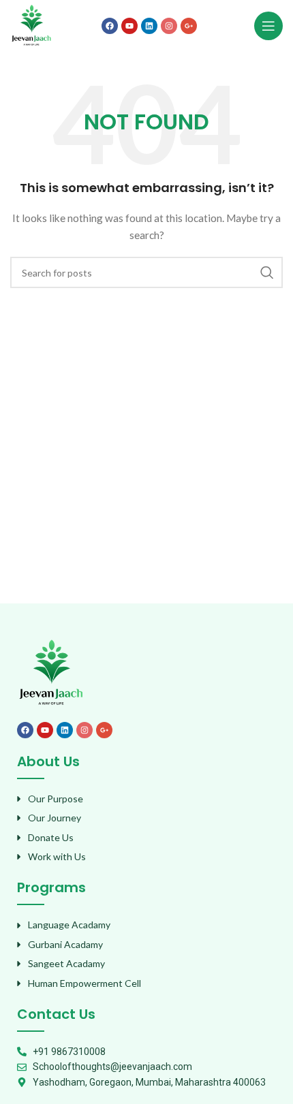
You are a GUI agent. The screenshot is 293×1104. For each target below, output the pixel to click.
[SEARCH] (267, 272)
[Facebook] (110, 26)
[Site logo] (31, 24)
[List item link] (146, 798)
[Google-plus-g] (189, 26)
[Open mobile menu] (268, 26)
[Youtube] (129, 26)
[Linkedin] (149, 26)
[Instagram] (169, 26)
